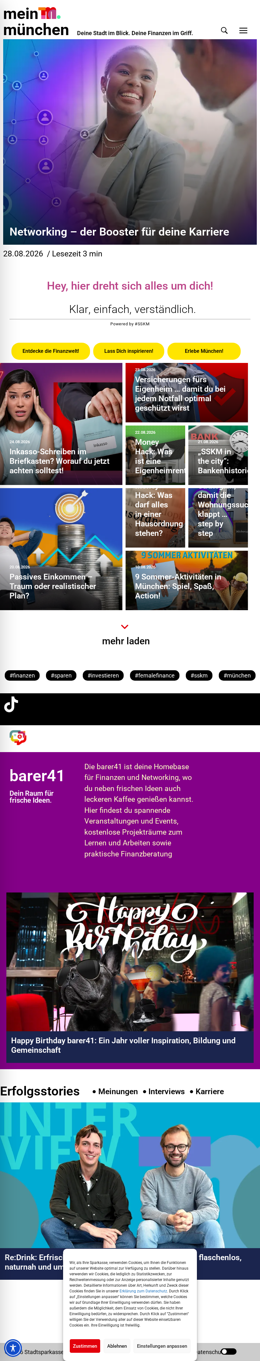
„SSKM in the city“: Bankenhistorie (224, 461)
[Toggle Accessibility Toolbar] (13, 1348)
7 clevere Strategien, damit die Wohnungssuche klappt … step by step (227, 505)
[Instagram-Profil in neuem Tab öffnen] (11, 1307)
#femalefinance (155, 675)
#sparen (61, 675)
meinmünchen (36, 21)
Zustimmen (85, 1346)
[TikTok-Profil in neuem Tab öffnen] (11, 704)
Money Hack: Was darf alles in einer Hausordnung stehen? (159, 509)
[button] (224, 30)
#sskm (199, 675)
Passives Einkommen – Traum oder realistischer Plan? (53, 586)
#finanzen (22, 675)
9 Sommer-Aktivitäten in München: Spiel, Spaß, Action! (178, 586)
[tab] (50, 351)
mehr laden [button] (126, 641)
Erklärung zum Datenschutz (143, 1291)
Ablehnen (117, 1346)
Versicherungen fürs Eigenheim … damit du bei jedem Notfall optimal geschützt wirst (180, 394)
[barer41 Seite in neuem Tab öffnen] (22, 737)
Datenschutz (210, 1352)
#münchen (237, 675)
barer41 (37, 776)
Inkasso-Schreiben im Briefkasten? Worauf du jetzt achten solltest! (59, 461)
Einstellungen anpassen (162, 1346)
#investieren (103, 675)
